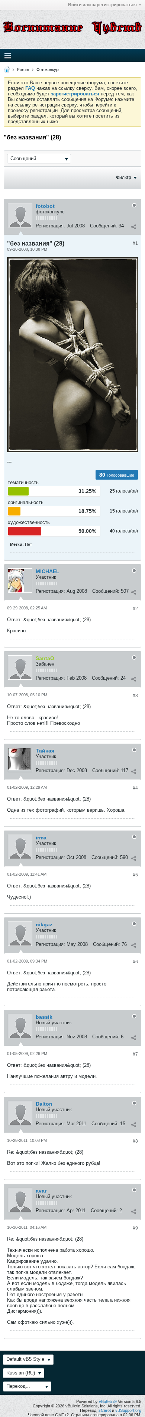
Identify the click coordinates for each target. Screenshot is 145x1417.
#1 (135, 243)
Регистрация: (50, 226)
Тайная (45, 751)
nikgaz (44, 924)
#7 (135, 1054)
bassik (44, 1017)
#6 (135, 961)
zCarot (105, 1410)
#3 (135, 695)
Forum (23, 69)
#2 (135, 608)
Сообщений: (103, 226)
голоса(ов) (127, 491)
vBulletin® (108, 1401)
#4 (135, 788)
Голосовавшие (120, 475)
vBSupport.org (128, 1410)
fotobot (45, 206)
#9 (135, 1228)
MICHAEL (47, 571)
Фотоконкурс (48, 69)
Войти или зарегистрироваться (102, 4)
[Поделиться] (133, 226)
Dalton (44, 1104)
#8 (135, 1141)
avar (41, 1191)
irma (41, 838)
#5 (135, 874)
